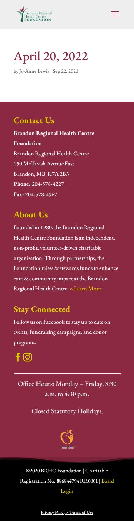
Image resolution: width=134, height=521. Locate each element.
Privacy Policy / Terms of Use (67, 512)
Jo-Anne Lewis (34, 71)
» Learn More (85, 288)
